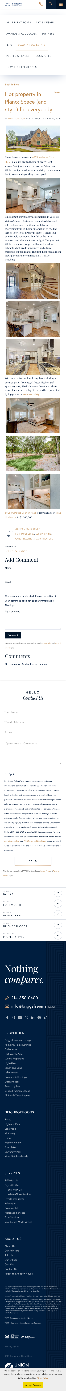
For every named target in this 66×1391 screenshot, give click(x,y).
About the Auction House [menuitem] (19, 1273)
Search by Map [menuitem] (13, 1086)
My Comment (12, 611)
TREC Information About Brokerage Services (23, 1323)
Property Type (13, 937)
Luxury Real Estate (31, 44)
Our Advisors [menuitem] (12, 1250)
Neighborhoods (15, 926)
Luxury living (43, 534)
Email (8, 582)
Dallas (8, 894)
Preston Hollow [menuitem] (13, 1142)
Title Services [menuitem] (12, 1217)
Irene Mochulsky (31, 394)
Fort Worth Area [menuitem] (14, 1054)
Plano (18, 539)
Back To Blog (12, 84)
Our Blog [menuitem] (9, 1264)
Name (8, 568)
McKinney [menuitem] (10, 1133)
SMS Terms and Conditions (35, 841)
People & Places (17, 56)
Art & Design (45, 22)
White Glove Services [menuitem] (20, 1194)
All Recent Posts (18, 22)
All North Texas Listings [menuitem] (18, 1044)
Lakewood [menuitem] (10, 1128)
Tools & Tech (44, 56)
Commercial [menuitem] (11, 1208)
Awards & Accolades (21, 33)
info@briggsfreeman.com (34, 1006)
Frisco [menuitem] (8, 1119)
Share (57, 92)
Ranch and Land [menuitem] (13, 1067)
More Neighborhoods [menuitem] (16, 1156)
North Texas (12, 915)
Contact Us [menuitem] (11, 1269)
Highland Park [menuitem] (12, 1124)
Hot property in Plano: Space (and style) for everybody (28, 102)
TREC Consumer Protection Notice (19, 1318)
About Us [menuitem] (10, 1246)
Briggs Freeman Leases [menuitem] (17, 1091)
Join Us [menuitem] (9, 1255)
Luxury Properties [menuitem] (14, 1058)
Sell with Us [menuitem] (11, 1180)
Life (9, 44)
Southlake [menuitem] (10, 1147)
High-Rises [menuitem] (10, 1063)
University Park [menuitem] (13, 1151)
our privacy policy (11, 841)
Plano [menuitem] (8, 1138)
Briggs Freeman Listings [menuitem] (18, 1040)
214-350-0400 (41, 4)
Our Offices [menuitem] (11, 1259)
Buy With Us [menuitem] (15, 1189)
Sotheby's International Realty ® (16, 1296)
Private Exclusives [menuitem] (14, 1199)
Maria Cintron (16, 119)
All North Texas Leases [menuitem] (17, 1095)
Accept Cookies (33, 1385)
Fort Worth (12, 905)
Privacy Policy (47, 643)
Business (48, 33)
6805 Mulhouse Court (27, 529)
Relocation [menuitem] (10, 1203)
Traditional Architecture (38, 539)
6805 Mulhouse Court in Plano (20, 512)
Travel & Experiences (21, 67)
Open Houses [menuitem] (12, 1081)
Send (33, 861)
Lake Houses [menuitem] (12, 1072)
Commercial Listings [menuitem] (16, 1077)
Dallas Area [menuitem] (11, 1049)
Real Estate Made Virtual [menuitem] (18, 1222)
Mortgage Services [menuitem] (15, 1212)
